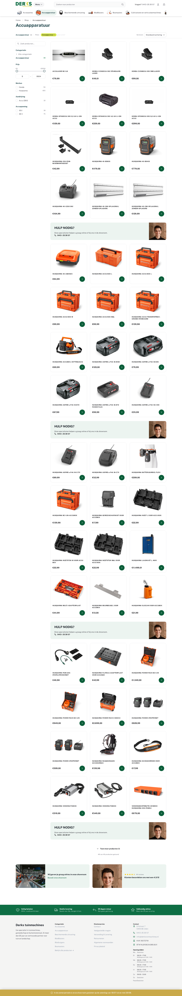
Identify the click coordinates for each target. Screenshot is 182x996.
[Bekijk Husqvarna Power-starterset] (161, 723)
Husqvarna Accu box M (62, 317)
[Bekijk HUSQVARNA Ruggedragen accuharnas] (122, 768)
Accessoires (60, 927)
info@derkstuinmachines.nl (148, 937)
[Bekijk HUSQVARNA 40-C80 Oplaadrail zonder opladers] (122, 213)
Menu (37, 4)
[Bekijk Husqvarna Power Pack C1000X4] (122, 723)
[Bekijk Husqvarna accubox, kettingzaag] (82, 367)
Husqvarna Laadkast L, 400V (144, 560)
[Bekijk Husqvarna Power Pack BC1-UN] (161, 680)
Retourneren (99, 938)
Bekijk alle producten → (64, 950)
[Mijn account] (158, 4)
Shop (27, 20)
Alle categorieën (25, 54)
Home (18, 20)
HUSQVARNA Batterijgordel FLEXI (146, 472)
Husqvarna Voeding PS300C (64, 806)
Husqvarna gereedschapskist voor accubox (108, 516)
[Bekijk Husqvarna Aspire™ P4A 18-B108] (122, 367)
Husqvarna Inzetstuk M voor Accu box (67, 561)
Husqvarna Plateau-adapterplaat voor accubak (107, 674)
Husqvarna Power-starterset (145, 718)
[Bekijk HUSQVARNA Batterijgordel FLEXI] (161, 477)
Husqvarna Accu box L (142, 274)
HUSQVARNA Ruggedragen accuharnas (103, 762)
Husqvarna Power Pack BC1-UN (145, 673)
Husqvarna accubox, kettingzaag (67, 362)
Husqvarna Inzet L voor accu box (146, 515)
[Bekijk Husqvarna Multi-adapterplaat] (82, 613)
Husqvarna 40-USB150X (62, 274)
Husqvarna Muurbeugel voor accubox (105, 607)
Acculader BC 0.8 (60, 71)
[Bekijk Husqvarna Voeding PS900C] (122, 813)
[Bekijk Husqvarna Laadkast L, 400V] (161, 567)
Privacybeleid (99, 946)
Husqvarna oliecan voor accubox (147, 605)
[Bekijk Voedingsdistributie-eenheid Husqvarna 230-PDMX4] (161, 813)
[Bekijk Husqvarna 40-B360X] (122, 168)
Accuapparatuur (47, 35)
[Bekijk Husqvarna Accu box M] (82, 324)
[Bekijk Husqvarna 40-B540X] (161, 168)
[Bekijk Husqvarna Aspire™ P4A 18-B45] (161, 367)
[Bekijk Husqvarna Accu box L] (161, 279)
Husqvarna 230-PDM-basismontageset (61, 162)
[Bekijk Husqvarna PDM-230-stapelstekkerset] (82, 680)
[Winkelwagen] (164, 4)
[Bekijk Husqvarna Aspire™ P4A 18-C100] (161, 412)
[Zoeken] (122, 4)
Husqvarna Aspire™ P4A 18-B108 (106, 362)
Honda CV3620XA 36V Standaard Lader (106, 72)
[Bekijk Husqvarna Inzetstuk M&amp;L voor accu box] (122, 567)
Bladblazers (59, 938)
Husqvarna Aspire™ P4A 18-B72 (65, 405)
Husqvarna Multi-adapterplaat (66, 605)
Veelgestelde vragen (102, 931)
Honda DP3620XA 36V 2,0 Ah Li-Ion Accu (67, 117)
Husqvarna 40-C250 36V (62, 206)
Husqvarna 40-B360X (101, 161)
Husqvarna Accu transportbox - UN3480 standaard (146, 318)
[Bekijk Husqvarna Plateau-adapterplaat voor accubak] (122, 680)
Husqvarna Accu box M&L (103, 317)
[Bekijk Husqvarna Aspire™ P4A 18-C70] (122, 477)
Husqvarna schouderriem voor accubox (146, 762)
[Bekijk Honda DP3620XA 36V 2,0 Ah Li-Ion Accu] (82, 123)
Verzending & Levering (103, 934)
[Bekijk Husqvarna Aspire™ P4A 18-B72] (82, 412)
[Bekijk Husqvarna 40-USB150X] (82, 279)
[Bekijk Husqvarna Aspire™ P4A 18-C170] (82, 477)
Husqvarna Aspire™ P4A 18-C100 (145, 405)
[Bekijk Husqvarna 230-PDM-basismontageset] (82, 168)
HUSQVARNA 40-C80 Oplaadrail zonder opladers (105, 207)
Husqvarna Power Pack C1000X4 (106, 718)
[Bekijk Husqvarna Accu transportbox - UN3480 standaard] (161, 324)
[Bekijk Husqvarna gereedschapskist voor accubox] (122, 522)
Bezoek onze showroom (57, 878)
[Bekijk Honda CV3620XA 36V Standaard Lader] (122, 78)
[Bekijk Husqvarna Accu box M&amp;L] (122, 324)
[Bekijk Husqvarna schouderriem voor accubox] (161, 768)
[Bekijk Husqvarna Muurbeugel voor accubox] (122, 613)
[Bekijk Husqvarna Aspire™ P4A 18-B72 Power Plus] (122, 412)
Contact (97, 927)
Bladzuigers (59, 942)
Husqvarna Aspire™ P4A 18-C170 (66, 472)
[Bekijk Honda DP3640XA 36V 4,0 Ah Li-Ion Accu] (122, 123)
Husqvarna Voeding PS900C (104, 806)
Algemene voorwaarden (103, 942)
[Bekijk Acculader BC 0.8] (82, 78)
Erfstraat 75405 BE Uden (142, 927)
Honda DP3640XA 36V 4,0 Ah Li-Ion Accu (106, 117)
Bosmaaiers (59, 946)
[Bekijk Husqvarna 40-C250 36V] (82, 213)
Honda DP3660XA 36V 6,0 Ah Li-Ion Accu (146, 117)
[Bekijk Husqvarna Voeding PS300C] (82, 813)
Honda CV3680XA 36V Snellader (146, 71)
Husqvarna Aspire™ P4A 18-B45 (145, 362)
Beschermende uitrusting (65, 934)
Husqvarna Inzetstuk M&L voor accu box (106, 561)
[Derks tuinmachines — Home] (24, 4)
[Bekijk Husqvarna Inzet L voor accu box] (161, 522)
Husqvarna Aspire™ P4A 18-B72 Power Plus (105, 406)
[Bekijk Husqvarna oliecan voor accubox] (161, 613)
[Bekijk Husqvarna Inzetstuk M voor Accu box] (82, 567)
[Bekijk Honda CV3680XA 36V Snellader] (161, 78)
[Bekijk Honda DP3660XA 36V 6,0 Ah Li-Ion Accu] (161, 123)
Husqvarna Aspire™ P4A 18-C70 (105, 472)
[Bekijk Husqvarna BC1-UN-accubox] (82, 522)
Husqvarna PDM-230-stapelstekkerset (61, 674)
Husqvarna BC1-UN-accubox (64, 515)
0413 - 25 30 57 (144, 4)
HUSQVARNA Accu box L (102, 274)
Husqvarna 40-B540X (141, 161)
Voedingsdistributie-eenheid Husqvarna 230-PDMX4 (144, 807)
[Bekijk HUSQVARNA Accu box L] (122, 279)
